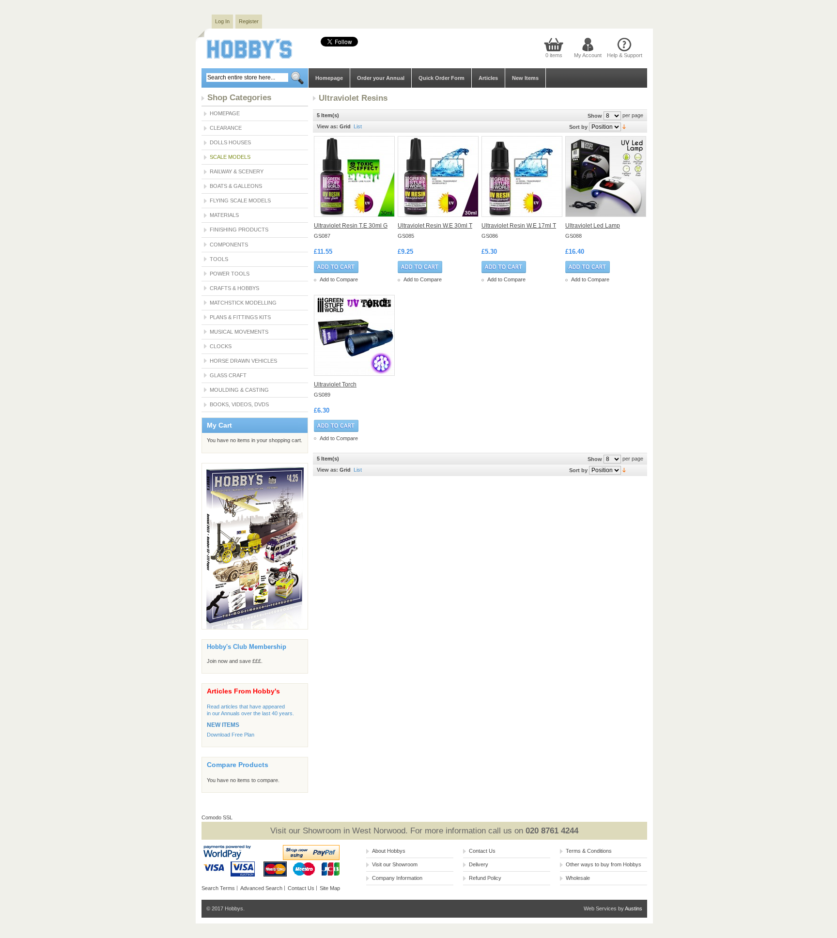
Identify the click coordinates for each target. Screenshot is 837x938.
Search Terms (218, 888)
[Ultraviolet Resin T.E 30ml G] (355, 176)
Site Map (330, 888)
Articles (488, 78)
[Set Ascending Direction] (624, 126)
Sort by (578, 127)
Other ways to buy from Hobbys (603, 864)
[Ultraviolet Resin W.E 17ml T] (522, 176)
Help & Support (624, 55)
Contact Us (301, 888)
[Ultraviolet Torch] (355, 335)
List (358, 126)
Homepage (329, 78)
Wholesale (578, 878)
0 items (553, 55)
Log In (222, 21)
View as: (327, 126)
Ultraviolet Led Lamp (592, 225)
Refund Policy (485, 878)
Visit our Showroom (395, 864)
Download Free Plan (230, 735)
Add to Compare (339, 279)
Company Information (397, 878)
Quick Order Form (441, 78)
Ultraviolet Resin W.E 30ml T (435, 225)
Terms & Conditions (589, 851)
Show (595, 116)
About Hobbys (388, 851)
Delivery (478, 864)
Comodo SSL (217, 817)
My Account (588, 55)
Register (249, 21)
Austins (633, 908)
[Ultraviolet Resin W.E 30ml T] (439, 176)
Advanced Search (261, 888)
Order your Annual (380, 78)
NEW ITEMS (223, 725)
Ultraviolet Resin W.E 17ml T (518, 225)
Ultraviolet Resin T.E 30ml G (351, 225)
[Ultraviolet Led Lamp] (606, 176)
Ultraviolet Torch (335, 384)
